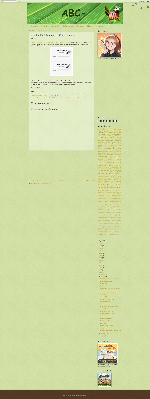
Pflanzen (109, 211)
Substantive (118, 220)
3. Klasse (110, 165)
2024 (100, 248)
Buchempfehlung (101, 195)
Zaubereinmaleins (64, 42)
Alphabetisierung (101, 192)
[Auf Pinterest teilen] (57, 95)
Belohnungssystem (113, 193)
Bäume (119, 145)
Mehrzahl (100, 181)
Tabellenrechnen (106, 221)
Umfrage (103, 225)
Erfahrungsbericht (108, 198)
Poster (112, 154)
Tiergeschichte (107, 223)
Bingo (113, 142)
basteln (117, 231)
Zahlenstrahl (118, 173)
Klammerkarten (109, 139)
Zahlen (104, 229)
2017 (100, 265)
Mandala (119, 160)
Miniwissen (56, 97)
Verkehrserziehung (72, 97)
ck (120, 231)
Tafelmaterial (114, 221)
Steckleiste (118, 140)
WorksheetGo (112, 145)
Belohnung (105, 193)
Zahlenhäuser (101, 173)
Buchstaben (110, 137)
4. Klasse (88, 42)
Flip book (105, 201)
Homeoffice (115, 203)
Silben (103, 218)
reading (119, 234)
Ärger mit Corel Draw (105, 308)
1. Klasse (118, 148)
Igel (120, 203)
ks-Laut (119, 232)
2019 (100, 260)
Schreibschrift (109, 140)
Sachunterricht (68, 26)
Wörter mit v (114, 228)
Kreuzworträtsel (112, 160)
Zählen (99, 175)
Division (107, 157)
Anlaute (108, 142)
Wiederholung (112, 187)
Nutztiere (100, 182)
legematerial (111, 234)
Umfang (99, 225)
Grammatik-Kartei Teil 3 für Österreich (109, 278)
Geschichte (105, 168)
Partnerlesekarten (117, 209)
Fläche (107, 176)
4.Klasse (119, 156)
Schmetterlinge (111, 215)
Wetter (119, 153)
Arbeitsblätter (45, 97)
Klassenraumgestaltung (103, 160)
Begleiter (99, 193)
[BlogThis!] (52, 95)
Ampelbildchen (104, 294)
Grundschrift (100, 203)
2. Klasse (109, 190)
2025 (100, 246)
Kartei (99, 170)
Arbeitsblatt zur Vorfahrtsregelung (108, 292)
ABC (120, 165)
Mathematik (55, 26)
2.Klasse (106, 131)
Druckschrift (101, 150)
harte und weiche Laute (111, 232)
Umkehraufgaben (108, 225)
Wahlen (105, 226)
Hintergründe (107, 203)
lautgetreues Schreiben (103, 234)
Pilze (113, 211)
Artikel (106, 192)
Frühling (113, 176)
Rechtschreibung (102, 132)
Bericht (119, 193)
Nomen (114, 170)
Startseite (34, 26)
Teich (120, 221)
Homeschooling (117, 168)
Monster (112, 181)
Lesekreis (110, 179)
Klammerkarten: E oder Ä (106, 325)
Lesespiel (99, 206)
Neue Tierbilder (104, 304)
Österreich (104, 190)
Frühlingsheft (110, 201)
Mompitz (115, 207)
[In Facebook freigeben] (56, 95)
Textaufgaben (100, 223)
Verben (119, 162)
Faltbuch (112, 157)
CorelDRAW (113, 134)
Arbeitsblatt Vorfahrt (105, 296)
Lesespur (115, 179)
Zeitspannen (106, 231)
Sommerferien (113, 218)
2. (83, 42)
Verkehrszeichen (113, 171)
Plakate (99, 162)
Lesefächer (118, 204)
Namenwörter (100, 209)
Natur (111, 170)
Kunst (102, 170)
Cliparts (90, 26)
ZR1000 (119, 171)
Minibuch (110, 207)
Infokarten (100, 179)
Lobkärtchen (108, 206)
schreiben (118, 139)
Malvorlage (119, 206)
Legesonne (106, 170)
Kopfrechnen (112, 151)
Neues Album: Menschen (106, 311)
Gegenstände (101, 178)
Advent (119, 175)
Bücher (113, 195)
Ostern (108, 209)
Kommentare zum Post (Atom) (42, 183)
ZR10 (104, 154)
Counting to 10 (101, 196)
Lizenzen (104, 206)
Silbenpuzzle (101, 156)
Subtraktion (100, 142)
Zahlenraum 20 (110, 148)
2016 (100, 267)
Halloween (100, 159)
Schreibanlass (118, 215)
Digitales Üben (115, 196)
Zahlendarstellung (109, 229)
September (104, 333)
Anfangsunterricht (116, 143)
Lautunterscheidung (109, 147)
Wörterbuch (100, 189)
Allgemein (100, 167)
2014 (100, 272)
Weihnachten (101, 164)
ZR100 (103, 148)
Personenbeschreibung (102, 211)
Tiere (99, 134)
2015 (100, 270)
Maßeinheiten (100, 207)
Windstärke (119, 226)
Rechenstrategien (101, 214)
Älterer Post (90, 180)
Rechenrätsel (112, 212)
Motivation (118, 181)
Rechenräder (106, 212)
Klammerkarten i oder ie (106, 318)
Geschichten (109, 178)
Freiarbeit (118, 132)
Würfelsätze (100, 229)
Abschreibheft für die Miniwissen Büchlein (44, 42)
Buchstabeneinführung (108, 136)
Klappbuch (118, 159)
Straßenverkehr (101, 185)
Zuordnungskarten (102, 165)
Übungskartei (109, 175)
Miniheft (114, 153)
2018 (100, 262)
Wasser (108, 226)
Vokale (99, 226)
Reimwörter (109, 184)
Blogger (84, 395)
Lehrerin (114, 204)
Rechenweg (108, 214)
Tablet (106, 156)
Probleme (118, 170)
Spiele (119, 142)
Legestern (109, 150)
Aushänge (110, 192)
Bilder (113, 132)
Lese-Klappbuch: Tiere (106, 281)
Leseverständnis (105, 134)
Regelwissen (101, 151)
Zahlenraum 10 (109, 173)
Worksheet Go (106, 228)
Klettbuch (100, 147)
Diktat (120, 196)
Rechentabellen (101, 184)
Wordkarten (100, 228)
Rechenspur (118, 182)
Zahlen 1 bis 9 (103, 323)
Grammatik (100, 145)
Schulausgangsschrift (109, 162)
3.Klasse (116, 165)
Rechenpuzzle (108, 182)
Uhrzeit (114, 185)
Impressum (100, 26)
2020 (100, 258)
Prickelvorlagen (118, 211)
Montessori (118, 147)
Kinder (108, 154)
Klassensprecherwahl (102, 204)
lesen (99, 131)
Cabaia (116, 195)
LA (106, 204)
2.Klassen (114, 190)
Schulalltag (106, 217)
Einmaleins (100, 176)
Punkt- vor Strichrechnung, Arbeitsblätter (110, 330)
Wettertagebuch (104, 187)
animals (114, 231)
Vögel (102, 226)
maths (116, 234)
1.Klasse (109, 129)
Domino (99, 139)
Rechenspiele (118, 212)
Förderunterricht (114, 167)
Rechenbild (118, 154)
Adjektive (115, 175)
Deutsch (44, 26)
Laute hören (110, 204)
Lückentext (114, 206)
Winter (99, 148)
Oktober (103, 276)
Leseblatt (118, 134)
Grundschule (118, 137)
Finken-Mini (118, 157)
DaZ (105, 196)
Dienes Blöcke (109, 196)
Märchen (119, 207)
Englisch (103, 198)
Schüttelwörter (117, 184)
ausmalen (103, 175)
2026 (100, 243)
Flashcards (100, 201)
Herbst (106, 145)
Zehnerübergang (117, 164)
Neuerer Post (33, 180)
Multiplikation (117, 150)
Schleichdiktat (101, 171)
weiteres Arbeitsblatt (52, 80)
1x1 (114, 156)
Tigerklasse (113, 223)
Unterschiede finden (117, 225)
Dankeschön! (103, 283)
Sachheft (105, 215)
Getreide (111, 168)
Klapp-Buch (109, 159)
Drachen (99, 198)
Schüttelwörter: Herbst (106, 328)
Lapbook (105, 179)
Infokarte (106, 151)
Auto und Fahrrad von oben (107, 299)
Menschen (106, 207)
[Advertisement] (61, 165)
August (103, 336)
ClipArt (110, 132)
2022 (100, 253)
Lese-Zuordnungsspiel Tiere (107, 313)
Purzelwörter (100, 212)
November (103, 274)
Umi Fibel (118, 185)
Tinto (111, 185)
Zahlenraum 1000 (108, 164)
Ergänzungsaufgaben (116, 198)
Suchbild (99, 221)
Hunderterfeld (117, 178)
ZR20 (111, 156)
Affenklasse (118, 190)
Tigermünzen (118, 223)
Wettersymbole (113, 226)
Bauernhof (119, 192)
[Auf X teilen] (54, 95)
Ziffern (111, 231)
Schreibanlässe (101, 217)
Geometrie (100, 168)
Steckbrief (100, 220)
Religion (119, 214)
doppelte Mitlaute (101, 232)
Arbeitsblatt (103, 137)
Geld (120, 167)
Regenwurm (114, 214)
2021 (100, 255)
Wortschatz (118, 187)
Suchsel (107, 185)
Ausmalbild (114, 192)
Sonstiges (80, 26)
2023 (100, 250)
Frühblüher (106, 167)
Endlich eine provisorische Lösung (109, 306)
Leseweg (109, 153)
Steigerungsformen (106, 220)
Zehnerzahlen (100, 231)
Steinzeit (113, 220)
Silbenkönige (107, 218)
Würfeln (119, 228)
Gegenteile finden (117, 201)
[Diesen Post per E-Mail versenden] (51, 95)
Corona (119, 195)
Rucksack (99, 215)
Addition (100, 136)
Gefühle (119, 176)
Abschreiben (38, 97)
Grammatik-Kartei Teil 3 (106, 316)
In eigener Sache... (105, 286)
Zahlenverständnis (109, 189)
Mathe (119, 179)
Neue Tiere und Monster (106, 321)
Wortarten (100, 154)
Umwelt (106, 171)
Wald (99, 187)
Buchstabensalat (108, 195)
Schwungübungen (113, 217)
